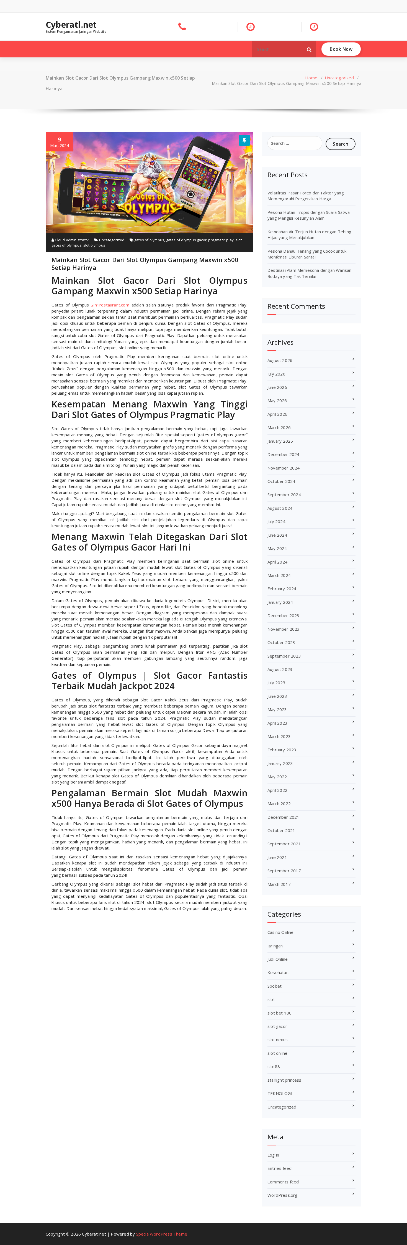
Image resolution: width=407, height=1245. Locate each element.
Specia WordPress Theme (161, 1234)
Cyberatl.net (71, 25)
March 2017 (279, 884)
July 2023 (276, 682)
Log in (273, 1155)
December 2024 (283, 454)
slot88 (273, 1066)
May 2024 (277, 548)
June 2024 (277, 535)
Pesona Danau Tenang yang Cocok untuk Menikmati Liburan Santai (306, 254)
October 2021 (281, 830)
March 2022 (279, 803)
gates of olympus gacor (186, 239)
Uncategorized (339, 77)
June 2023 (277, 696)
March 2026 (279, 427)
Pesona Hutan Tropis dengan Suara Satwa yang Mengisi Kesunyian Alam (308, 215)
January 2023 (280, 763)
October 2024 (281, 481)
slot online (277, 1053)
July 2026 (276, 374)
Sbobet (274, 986)
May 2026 (277, 400)
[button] (309, 49)
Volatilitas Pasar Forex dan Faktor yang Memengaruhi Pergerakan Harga (305, 195)
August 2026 (279, 360)
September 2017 (284, 870)
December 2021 (283, 817)
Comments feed (283, 1182)
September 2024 (284, 494)
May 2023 (277, 709)
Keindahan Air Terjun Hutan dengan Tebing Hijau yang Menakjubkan (309, 234)
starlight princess (284, 1080)
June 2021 (277, 857)
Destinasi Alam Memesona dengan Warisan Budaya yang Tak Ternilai (309, 273)
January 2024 (280, 602)
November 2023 (283, 629)
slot (271, 999)
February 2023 (282, 749)
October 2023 (281, 642)
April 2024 (277, 562)
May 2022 (277, 776)
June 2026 (277, 387)
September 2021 (284, 843)
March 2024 (279, 575)
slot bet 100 (279, 1013)
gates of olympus (149, 239)
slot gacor (277, 1026)
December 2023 (283, 615)
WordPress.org (282, 1195)
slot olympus (94, 245)
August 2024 (279, 508)
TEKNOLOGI (279, 1093)
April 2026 (277, 414)
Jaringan (275, 946)
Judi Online (277, 959)
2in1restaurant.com (110, 305)
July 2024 (276, 521)
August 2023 (279, 669)
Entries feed (279, 1168)
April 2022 (277, 790)
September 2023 (284, 656)
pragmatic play (221, 239)
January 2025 (280, 441)
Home (311, 77)
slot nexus (277, 1039)
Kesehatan (277, 972)
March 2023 (279, 736)
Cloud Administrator (71, 239)
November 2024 (283, 468)
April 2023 (277, 723)
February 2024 (282, 588)
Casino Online (280, 932)
